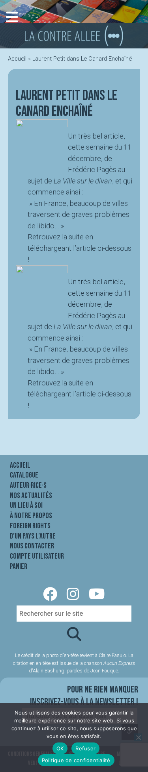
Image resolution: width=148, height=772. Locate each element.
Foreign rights (30, 526)
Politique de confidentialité (76, 760)
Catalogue (24, 475)
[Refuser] (138, 737)
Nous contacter (32, 546)
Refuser (85, 748)
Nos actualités (31, 495)
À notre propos (31, 515)
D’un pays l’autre (33, 536)
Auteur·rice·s (28, 485)
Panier (18, 566)
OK (60, 748)
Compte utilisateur (37, 556)
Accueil (17, 58)
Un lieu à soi (26, 505)
